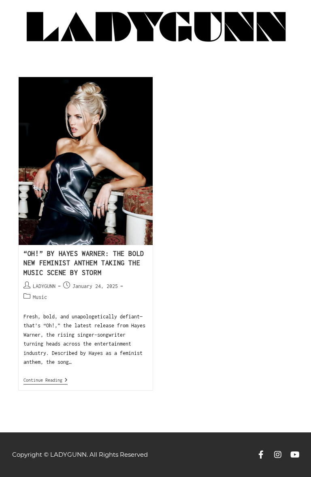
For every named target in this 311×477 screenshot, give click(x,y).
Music (40, 297)
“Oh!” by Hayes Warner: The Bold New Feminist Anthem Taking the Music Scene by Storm (83, 263)
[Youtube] (295, 455)
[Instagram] (278, 455)
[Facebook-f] (261, 455)
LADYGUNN (44, 286)
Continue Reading (45, 379)
